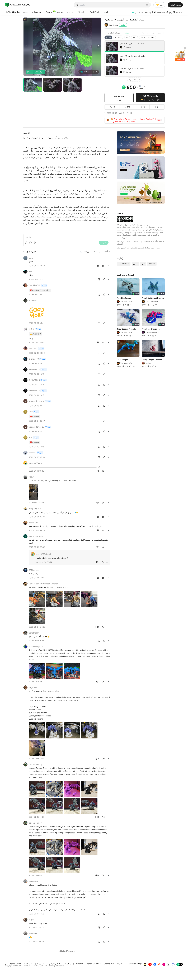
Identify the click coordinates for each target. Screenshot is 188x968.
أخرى (160, 33)
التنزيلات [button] (80, 12)
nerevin (152, 264)
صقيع (135, 264)
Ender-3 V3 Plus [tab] (147, 37)
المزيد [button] (105, 12)
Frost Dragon (122, 360)
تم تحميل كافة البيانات (67, 951)
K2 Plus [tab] (118, 37)
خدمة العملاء (121, 964)
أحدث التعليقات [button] (102, 251)
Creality (79, 964)
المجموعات (37, 12)
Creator (49, 12)
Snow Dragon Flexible (126, 329)
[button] (178, 12)
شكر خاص (67, 964)
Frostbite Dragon (124, 298)
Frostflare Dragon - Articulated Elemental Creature (151, 329)
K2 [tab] (127, 37)
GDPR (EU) (28, 964)
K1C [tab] (134, 37)
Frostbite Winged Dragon (153, 298)
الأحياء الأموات (123, 264)
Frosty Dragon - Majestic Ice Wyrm (152, 360)
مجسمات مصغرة (148, 33)
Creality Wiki (109, 964)
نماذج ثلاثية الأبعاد (12, 12)
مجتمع (70, 12)
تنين (143, 264)
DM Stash (113, 25)
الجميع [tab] (108, 37)
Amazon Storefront (93, 964)
